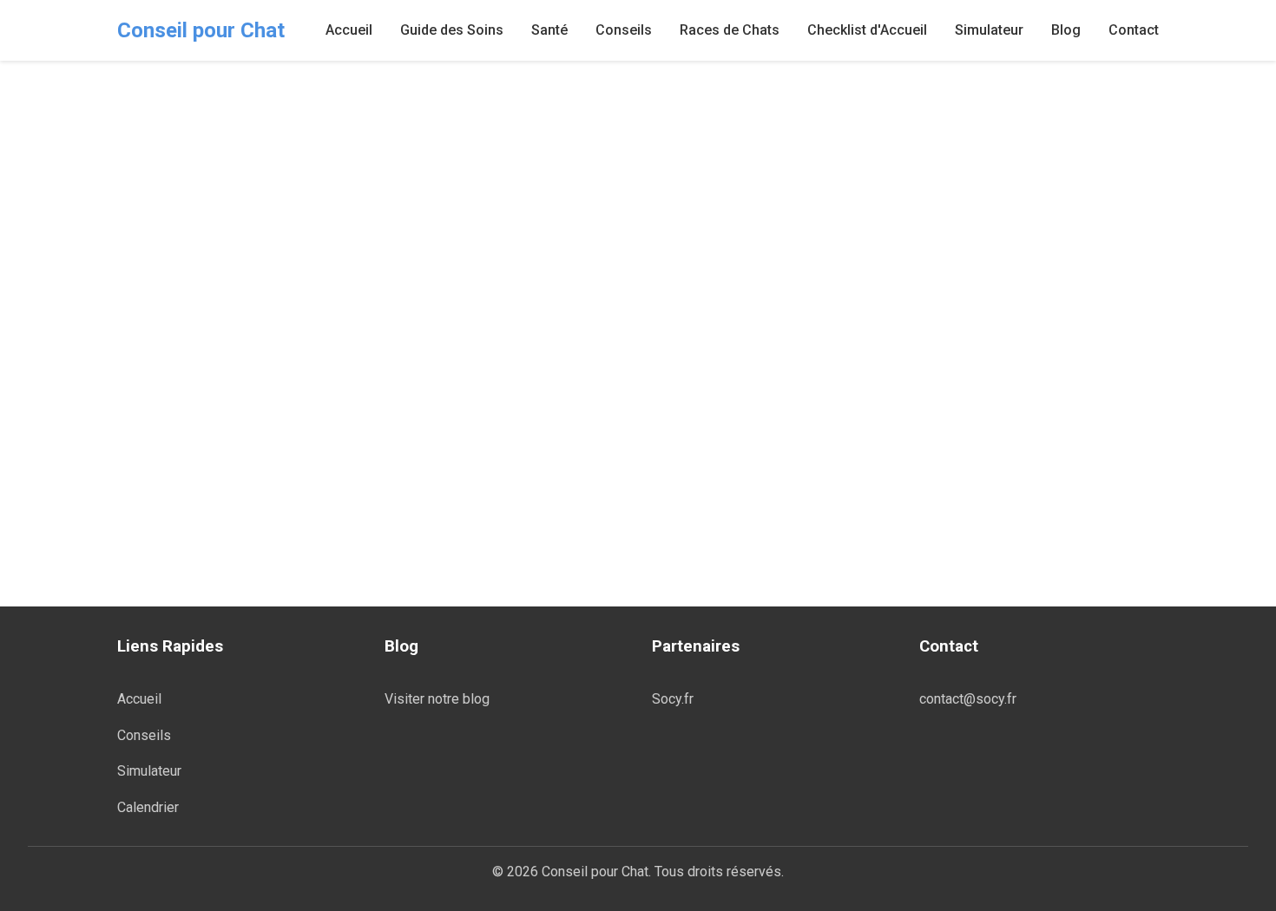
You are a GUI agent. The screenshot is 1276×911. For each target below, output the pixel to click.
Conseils (623, 30)
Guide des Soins (451, 30)
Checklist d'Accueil (867, 30)
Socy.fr (673, 699)
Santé (549, 30)
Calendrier (148, 807)
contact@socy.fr (967, 699)
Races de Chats (729, 30)
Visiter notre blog (437, 699)
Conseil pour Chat (201, 30)
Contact (1133, 30)
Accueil (349, 30)
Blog (1066, 30)
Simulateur (989, 30)
